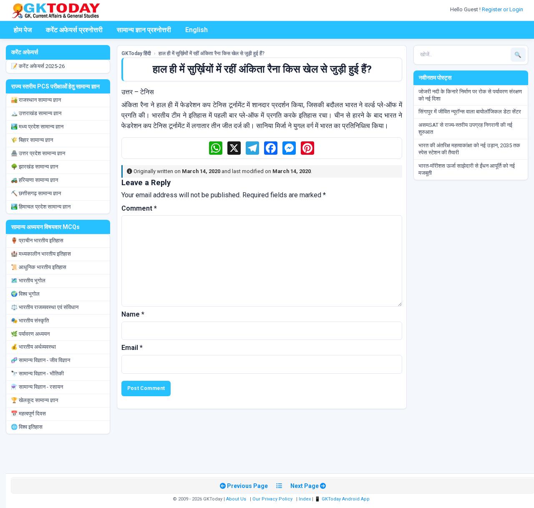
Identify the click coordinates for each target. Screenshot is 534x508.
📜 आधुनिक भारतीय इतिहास (38, 267)
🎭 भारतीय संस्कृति (30, 320)
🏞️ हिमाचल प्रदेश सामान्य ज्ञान (41, 207)
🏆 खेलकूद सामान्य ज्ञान (34, 400)
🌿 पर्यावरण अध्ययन (30, 334)
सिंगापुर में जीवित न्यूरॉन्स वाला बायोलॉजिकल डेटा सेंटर (469, 111)
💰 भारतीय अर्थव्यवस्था (33, 347)
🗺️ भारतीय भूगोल (28, 280)
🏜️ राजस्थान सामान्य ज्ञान (36, 100)
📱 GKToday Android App (343, 499)
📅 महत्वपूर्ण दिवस (28, 413)
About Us (236, 499)
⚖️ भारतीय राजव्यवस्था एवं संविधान (44, 307)
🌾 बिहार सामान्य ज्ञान (32, 140)
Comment (139, 208)
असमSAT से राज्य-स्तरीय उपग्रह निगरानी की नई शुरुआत (465, 128)
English (196, 30)
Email (132, 348)
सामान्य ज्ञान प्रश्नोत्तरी (144, 30)
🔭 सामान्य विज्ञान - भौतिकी (37, 373)
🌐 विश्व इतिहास (27, 427)
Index (305, 499)
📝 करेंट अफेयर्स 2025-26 (38, 66)
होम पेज (23, 30)
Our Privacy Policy (272, 499)
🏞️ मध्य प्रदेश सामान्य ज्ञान (37, 126)
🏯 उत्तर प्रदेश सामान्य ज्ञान (38, 153)
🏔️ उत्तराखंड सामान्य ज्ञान (36, 113)
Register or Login (503, 9)
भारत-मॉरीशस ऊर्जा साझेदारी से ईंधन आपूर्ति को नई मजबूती (466, 169)
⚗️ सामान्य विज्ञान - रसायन (37, 387)
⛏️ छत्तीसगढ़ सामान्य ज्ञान (36, 193)
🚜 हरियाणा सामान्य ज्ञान (34, 180)
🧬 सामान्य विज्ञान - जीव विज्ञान (40, 360)
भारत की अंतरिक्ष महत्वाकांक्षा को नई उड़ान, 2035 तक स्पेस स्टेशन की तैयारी (469, 149)
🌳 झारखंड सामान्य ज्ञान (34, 166)
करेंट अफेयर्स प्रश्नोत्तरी (74, 30)
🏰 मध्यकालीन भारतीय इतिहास (41, 254)
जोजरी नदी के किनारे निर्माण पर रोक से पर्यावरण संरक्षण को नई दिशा (470, 95)
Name (132, 314)
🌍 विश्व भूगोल (25, 294)
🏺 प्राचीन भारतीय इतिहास (37, 240)
